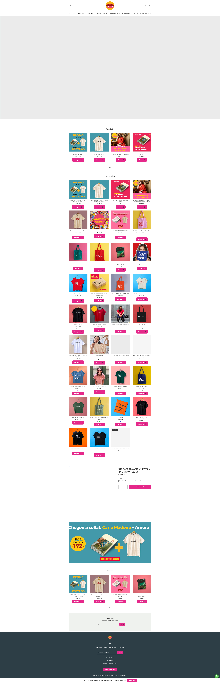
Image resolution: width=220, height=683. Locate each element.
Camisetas (90, 13)
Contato (106, 647)
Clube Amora (99, 647)
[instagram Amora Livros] (110, 643)
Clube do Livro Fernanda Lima (141, 13)
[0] (149, 5)
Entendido (132, 680)
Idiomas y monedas (110, 669)
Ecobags (98, 13)
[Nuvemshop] (110, 673)
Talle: (120, 478)
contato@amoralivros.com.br (110, 663)
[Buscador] (70, 5)
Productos (81, 13)
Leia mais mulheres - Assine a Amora (120, 13)
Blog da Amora (112, 647)
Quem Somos (121, 647)
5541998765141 (110, 657)
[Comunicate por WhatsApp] (217, 676)
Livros (105, 13)
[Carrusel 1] (110, 542)
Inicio (74, 13)
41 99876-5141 (110, 660)
